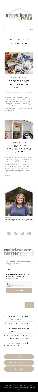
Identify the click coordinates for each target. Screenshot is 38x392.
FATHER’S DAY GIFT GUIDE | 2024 (16, 324)
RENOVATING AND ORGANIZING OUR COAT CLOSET (19, 149)
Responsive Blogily (21, 387)
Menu (32, 29)
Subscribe (19, 290)
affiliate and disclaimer (19, 363)
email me (19, 357)
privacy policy (19, 369)
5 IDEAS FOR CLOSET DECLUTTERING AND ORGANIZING (19, 84)
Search (29, 305)
